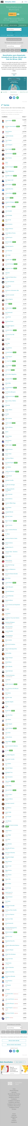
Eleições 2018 (10, 2)
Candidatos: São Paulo (14, 1102)
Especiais (14, 1115)
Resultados (13, 25)
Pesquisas (24, 35)
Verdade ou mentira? (14, 1097)
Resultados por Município (14, 8)
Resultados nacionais (14, 1044)
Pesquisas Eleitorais (14, 1095)
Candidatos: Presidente (14, 1100)
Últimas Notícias (14, 1090)
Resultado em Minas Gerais (14, 39)
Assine (14, 1113)
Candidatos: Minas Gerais (14, 1105)
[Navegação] (1, 25)
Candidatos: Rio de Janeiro (14, 1104)
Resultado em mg (14, 1040)
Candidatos (22, 25)
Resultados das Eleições (14, 1094)
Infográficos (14, 1117)
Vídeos (14, 1119)
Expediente (14, 1122)
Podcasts (14, 1120)
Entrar (26, 1)
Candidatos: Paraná (14, 1107)
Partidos (14, 1109)
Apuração (3, 35)
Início (6, 25)
